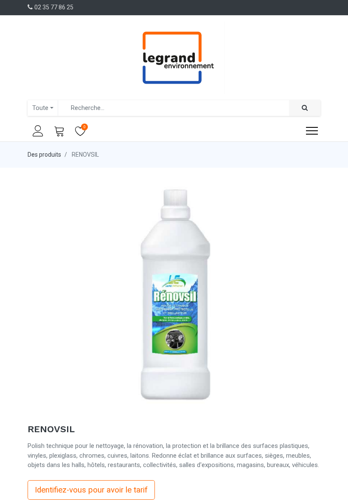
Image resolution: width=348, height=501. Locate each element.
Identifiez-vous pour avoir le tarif (91, 490)
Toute (40, 108)
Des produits (44, 154)
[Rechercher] (304, 108)
